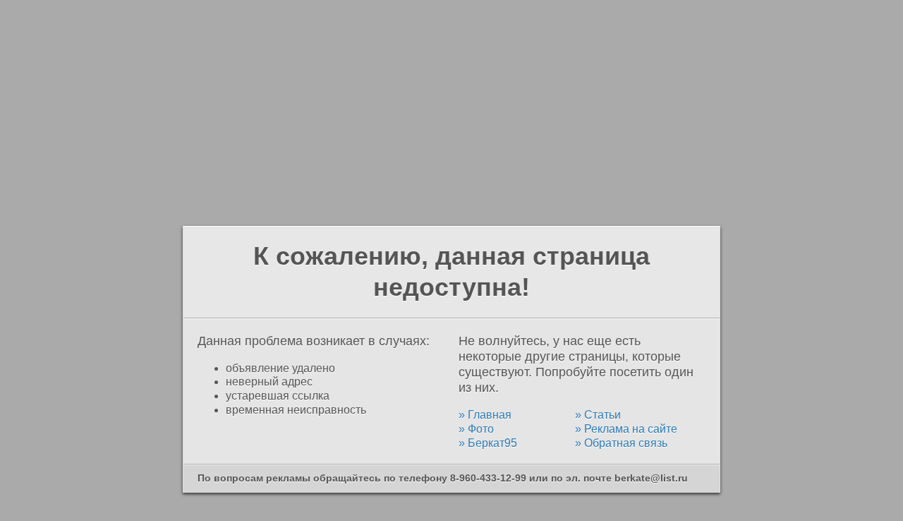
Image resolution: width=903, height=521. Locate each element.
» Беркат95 (488, 443)
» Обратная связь (621, 443)
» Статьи (598, 415)
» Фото (476, 429)
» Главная (485, 415)
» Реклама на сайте (626, 429)
